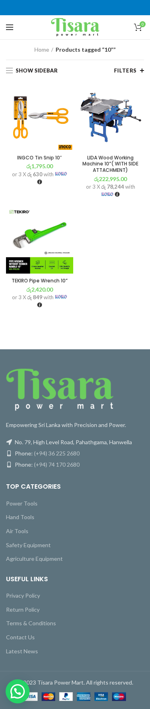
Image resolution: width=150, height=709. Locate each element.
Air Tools (17, 531)
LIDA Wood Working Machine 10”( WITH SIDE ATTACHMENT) (110, 164)
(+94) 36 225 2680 (57, 453)
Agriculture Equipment (34, 558)
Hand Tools (20, 517)
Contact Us (20, 637)
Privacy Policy (23, 595)
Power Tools (22, 503)
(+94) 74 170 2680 (57, 464)
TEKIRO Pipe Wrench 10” (40, 281)
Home (41, 49)
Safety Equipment (28, 545)
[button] (18, 691)
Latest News (22, 651)
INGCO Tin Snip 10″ (39, 158)
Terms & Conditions (31, 623)
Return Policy (23, 609)
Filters (125, 70)
